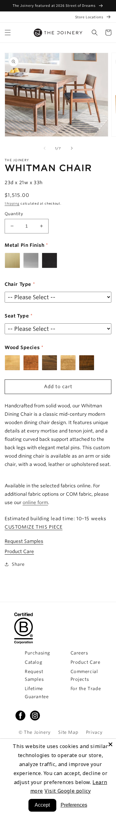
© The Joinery (35, 732)
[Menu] (8, 32)
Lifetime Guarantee (37, 692)
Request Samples (24, 541)
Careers (79, 652)
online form (35, 502)
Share (18, 564)
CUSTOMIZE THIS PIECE (33, 527)
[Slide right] (72, 148)
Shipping (12, 203)
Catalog (33, 662)
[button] (94, 32)
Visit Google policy (68, 790)
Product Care (19, 551)
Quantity (14, 213)
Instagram (35, 715)
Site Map (68, 732)
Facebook (20, 715)
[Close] (110, 744)
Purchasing (37, 652)
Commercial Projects (84, 675)
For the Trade (86, 688)
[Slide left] (44, 148)
